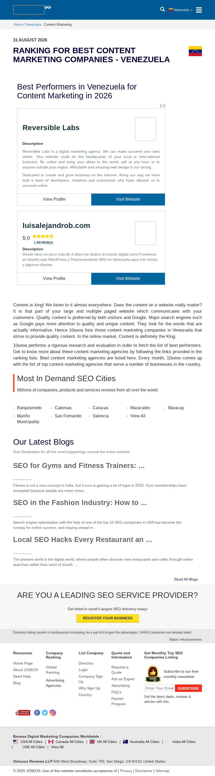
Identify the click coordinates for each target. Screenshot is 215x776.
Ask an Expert (123, 679)
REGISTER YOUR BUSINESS (107, 618)
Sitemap (162, 771)
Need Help (22, 676)
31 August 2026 (30, 40)
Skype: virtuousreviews (185, 639)
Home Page (23, 663)
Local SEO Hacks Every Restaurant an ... (82, 540)
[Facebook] (37, 713)
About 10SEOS (25, 670)
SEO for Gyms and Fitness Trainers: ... (79, 466)
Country (85, 695)
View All (138, 416)
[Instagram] (52, 713)
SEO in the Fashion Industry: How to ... (80, 503)
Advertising (120, 685)
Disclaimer (144, 771)
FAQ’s (116, 692)
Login (83, 670)
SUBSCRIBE (188, 688)
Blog (16, 683)
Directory (86, 663)
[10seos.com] (29, 9)
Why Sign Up (89, 688)
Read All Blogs (186, 579)
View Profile (54, 199)
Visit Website (128, 199)
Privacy (126, 771)
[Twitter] (45, 713)
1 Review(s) (43, 243)
